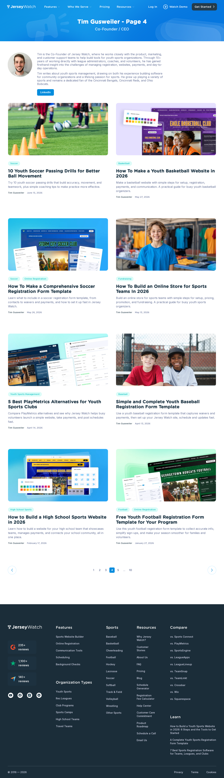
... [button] (124, 570)
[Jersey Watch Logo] (22, 7)
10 (130, 570)
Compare (178, 627)
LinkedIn (45, 92)
